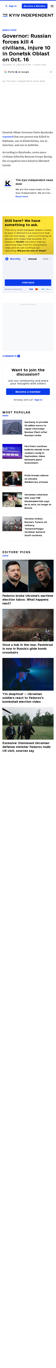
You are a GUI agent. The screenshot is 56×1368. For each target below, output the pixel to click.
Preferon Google (18, 72)
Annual (32, 259)
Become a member (28, 391)
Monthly (15, 259)
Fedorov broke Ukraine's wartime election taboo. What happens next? (27, 599)
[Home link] (28, 15)
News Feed (9, 30)
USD (45, 259)
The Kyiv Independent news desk (25, 81)
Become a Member (35, 6)
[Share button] (51, 72)
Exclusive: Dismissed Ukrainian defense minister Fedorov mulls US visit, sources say (26, 746)
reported (7, 136)
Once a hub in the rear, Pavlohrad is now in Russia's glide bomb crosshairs (27, 648)
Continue (28, 282)
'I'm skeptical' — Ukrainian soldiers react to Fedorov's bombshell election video (23, 697)
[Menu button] (52, 6)
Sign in (38, 399)
